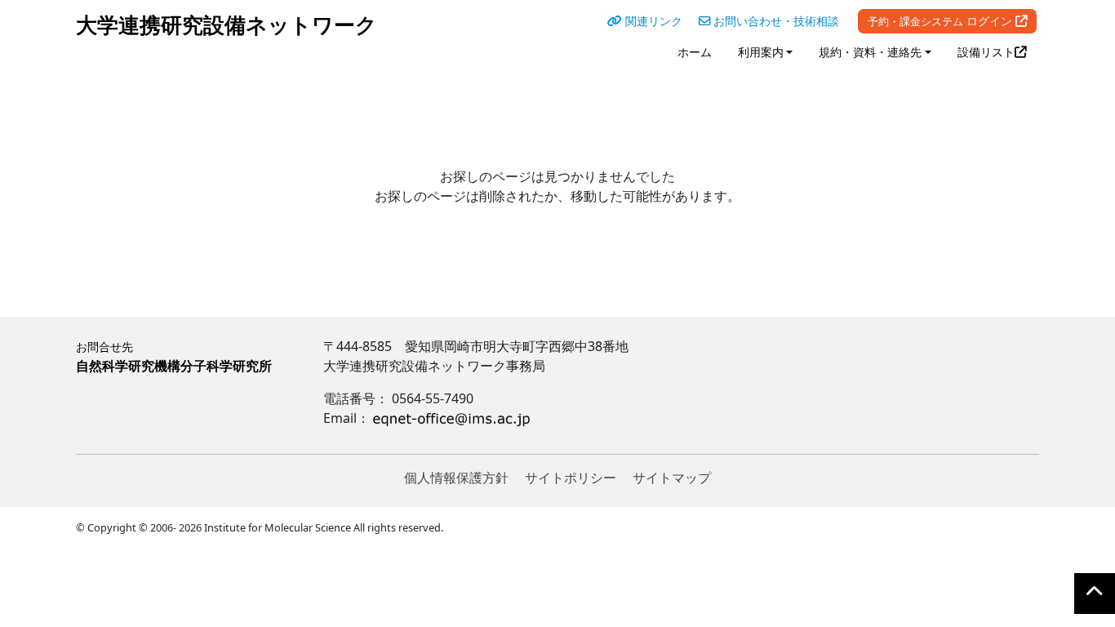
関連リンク (652, 21)
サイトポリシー (570, 478)
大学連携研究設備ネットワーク (226, 25)
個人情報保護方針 (456, 478)
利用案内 (761, 52)
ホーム (694, 52)
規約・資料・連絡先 (870, 52)
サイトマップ (672, 478)
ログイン (941, 21)
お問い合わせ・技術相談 (774, 21)
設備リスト (986, 52)
